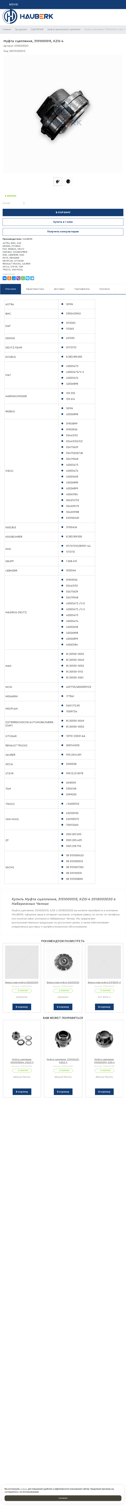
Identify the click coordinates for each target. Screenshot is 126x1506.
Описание (10, 289)
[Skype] (28, 278)
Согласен (63, 1498)
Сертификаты (82, 289)
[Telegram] (32, 278)
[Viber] (18, 278)
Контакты (105, 289)
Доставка (59, 289)
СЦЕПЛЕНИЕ (37, 29)
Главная (7, 29)
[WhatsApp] (23, 278)
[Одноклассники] (9, 278)
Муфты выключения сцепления (64, 29)
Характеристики (35, 289)
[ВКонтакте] (5, 278)
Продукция (21, 29)
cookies (23, 1489)
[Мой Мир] (14, 278)
